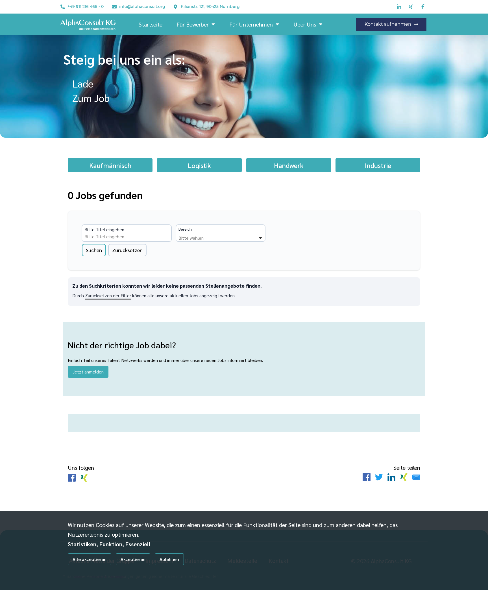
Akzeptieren (133, 559)
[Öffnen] (260, 238)
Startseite (150, 24)
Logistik (199, 165)
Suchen (94, 250)
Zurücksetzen (127, 250)
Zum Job (91, 97)
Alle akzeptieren (89, 559)
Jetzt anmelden (88, 372)
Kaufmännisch (110, 165)
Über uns (304, 24)
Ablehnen (169, 559)
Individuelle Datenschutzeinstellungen (97, 576)
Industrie (378, 165)
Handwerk (289, 165)
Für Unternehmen (251, 24)
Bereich (185, 228)
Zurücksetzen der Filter (108, 295)
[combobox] (127, 236)
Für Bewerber (193, 24)
